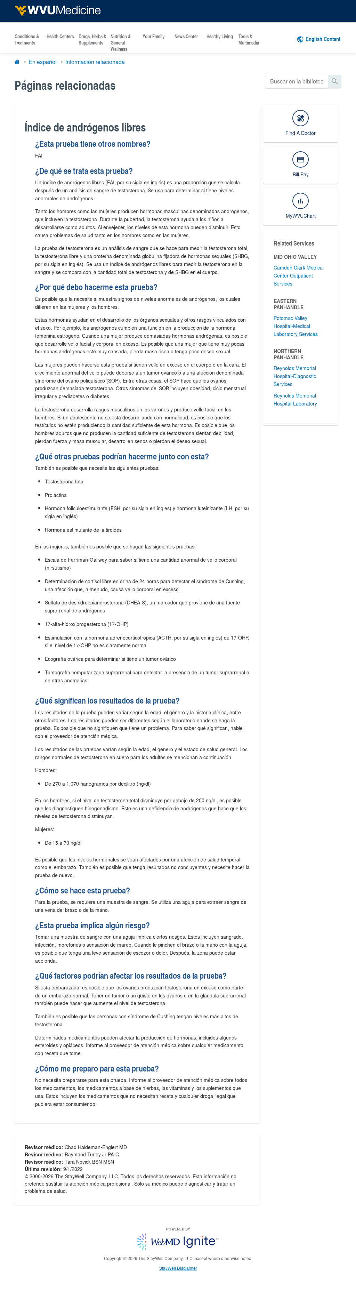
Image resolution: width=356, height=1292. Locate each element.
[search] (296, 81)
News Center (186, 36)
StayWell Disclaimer (178, 1268)
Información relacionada (95, 62)
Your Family (153, 36)
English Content (323, 39)
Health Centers (60, 36)
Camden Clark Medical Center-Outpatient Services (299, 275)
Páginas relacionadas (65, 85)
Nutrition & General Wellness (121, 43)
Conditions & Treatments (27, 39)
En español (43, 62)
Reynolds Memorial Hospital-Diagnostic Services (295, 375)
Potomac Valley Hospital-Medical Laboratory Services (296, 325)
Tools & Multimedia (248, 39)
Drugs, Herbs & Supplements (92, 39)
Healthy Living (220, 36)
